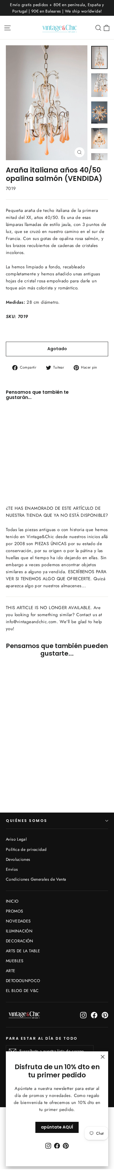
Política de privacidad (26, 849)
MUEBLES (15, 961)
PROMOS (14, 911)
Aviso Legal (16, 839)
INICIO (12, 901)
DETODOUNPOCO (23, 981)
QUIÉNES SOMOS (26, 820)
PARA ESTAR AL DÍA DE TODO (42, 1038)
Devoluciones (18, 859)
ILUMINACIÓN (19, 931)
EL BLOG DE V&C (22, 990)
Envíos (12, 869)
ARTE (10, 971)
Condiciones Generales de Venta (36, 879)
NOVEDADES (18, 921)
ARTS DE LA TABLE (23, 951)
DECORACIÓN (19, 941)
